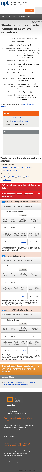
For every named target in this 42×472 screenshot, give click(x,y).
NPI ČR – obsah (12, 411)
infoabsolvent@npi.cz (15, 462)
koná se (23, 242)
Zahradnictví (19, 256)
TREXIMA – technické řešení (16, 413)
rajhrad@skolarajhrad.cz (20, 121)
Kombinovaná (7, 180)
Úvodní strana (5, 16)
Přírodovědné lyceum (23, 310)
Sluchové (13, 167)
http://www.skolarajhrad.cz (21, 118)
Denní (4, 176)
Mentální (29, 167)
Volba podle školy (19, 16)
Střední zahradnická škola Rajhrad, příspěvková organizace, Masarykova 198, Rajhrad (19, 383)
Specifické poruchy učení (10, 170)
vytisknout (38, 22)
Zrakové (5, 167)
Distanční (28, 176)
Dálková (19, 176)
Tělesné (21, 167)
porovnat (23, 215)
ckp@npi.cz (12, 436)
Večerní (11, 176)
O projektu (11, 405)
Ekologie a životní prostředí (25, 201)
